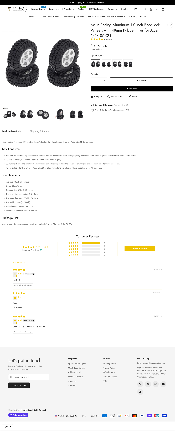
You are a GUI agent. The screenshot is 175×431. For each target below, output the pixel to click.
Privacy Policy (109, 367)
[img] (19, 269)
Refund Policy (109, 372)
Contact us (72, 385)
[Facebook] (148, 384)
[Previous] (8, 2)
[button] (163, 9)
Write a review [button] (140, 248)
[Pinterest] (140, 384)
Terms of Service (110, 376)
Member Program (75, 376)
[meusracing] (17, 9)
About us (72, 381)
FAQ (105, 381)
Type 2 (106, 64)
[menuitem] (38, 9)
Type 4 (128, 64)
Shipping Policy (109, 363)
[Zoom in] (79, 28)
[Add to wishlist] (170, 25)
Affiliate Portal (74, 372)
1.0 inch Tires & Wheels (49, 16)
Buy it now (132, 88)
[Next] (167, 2)
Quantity (94, 74)
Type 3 (117, 64)
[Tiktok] (140, 392)
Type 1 (95, 64)
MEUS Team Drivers (76, 367)
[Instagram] (156, 384)
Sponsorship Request (77, 363)
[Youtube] (163, 384)
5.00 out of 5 (42, 247)
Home (31, 16)
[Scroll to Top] (170, 417)
